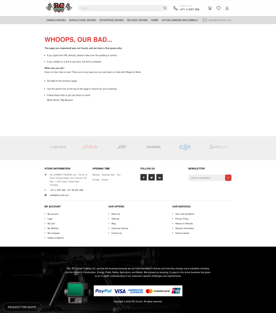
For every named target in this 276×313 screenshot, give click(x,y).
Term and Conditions (184, 213)
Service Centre (182, 233)
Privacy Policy (182, 218)
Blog (113, 223)
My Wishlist (53, 228)
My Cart (51, 223)
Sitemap (115, 218)
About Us (115, 213)
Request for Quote (22, 307)
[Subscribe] (228, 178)
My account (53, 213)
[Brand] (58, 148)
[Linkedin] (159, 177)
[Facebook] (143, 177)
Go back (51, 80)
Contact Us (116, 233)
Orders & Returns (56, 237)
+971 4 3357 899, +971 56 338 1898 (66, 189)
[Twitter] (151, 177)
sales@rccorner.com (219, 20)
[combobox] (123, 8)
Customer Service (119, 228)
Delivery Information (184, 228)
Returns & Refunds (184, 223)
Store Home (53, 99)
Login (50, 218)
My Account (67, 99)
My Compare (53, 233)
